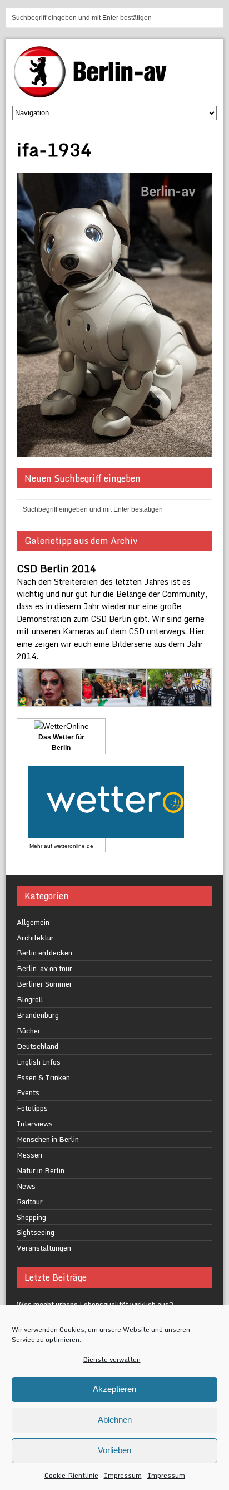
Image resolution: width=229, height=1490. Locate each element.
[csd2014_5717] (179, 700)
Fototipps (32, 1108)
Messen (29, 1155)
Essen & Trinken (43, 1077)
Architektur (35, 938)
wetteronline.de (73, 846)
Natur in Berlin (40, 1170)
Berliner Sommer (44, 984)
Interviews (35, 1124)
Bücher (29, 1031)
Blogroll (30, 999)
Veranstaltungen (44, 1248)
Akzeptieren (114, 1389)
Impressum (123, 1475)
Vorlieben (114, 1450)
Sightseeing (35, 1232)
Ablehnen (115, 1419)
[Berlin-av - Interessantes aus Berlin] (94, 93)
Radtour (30, 1201)
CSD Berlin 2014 (56, 568)
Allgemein (33, 922)
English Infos (39, 1062)
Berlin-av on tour (44, 968)
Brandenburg (38, 1015)
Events (28, 1092)
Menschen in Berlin (48, 1139)
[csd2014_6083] (114, 700)
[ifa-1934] (114, 450)
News (26, 1186)
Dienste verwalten (112, 1359)
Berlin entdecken (44, 953)
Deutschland (37, 1046)
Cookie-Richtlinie (71, 1475)
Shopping (31, 1217)
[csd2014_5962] (50, 700)
